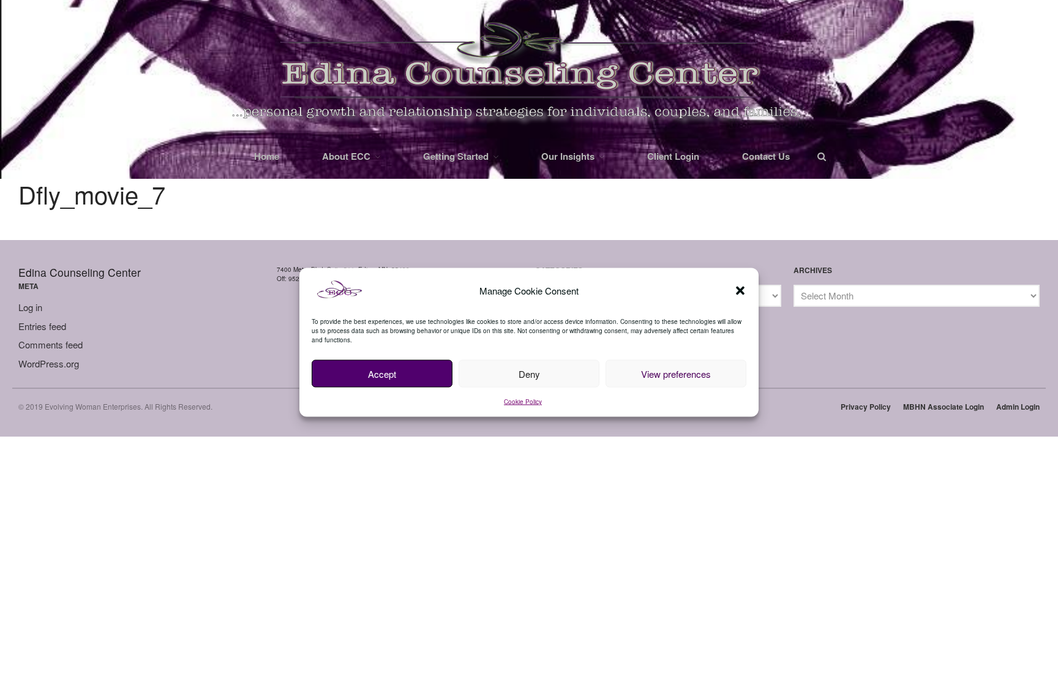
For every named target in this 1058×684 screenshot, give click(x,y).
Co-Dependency (956, 533)
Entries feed (42, 326)
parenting (943, 624)
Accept (382, 373)
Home (266, 156)
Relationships (951, 660)
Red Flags (945, 642)
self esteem (947, 678)
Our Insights (568, 156)
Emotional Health (957, 570)
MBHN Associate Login (943, 406)
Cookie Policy (523, 401)
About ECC (346, 156)
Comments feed (50, 344)
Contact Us (766, 156)
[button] (740, 291)
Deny (529, 373)
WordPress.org (48, 363)
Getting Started (456, 156)
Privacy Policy (866, 406)
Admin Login (1018, 406)
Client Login (673, 156)
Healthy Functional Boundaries (982, 587)
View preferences (676, 373)
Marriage (942, 606)
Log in (30, 307)
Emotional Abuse (957, 551)
